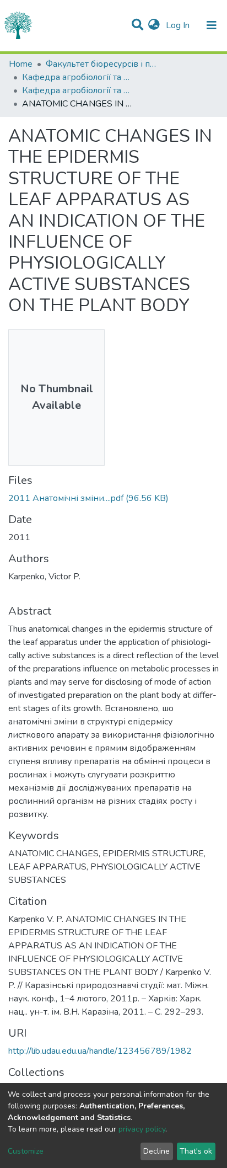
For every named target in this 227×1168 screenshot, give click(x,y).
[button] (154, 25)
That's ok (196, 1151)
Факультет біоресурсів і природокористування (101, 64)
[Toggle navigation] (211, 25)
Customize (26, 1151)
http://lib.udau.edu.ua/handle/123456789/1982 (100, 1051)
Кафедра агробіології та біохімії (77, 77)
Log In (179, 25)
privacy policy (141, 1129)
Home (21, 64)
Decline (156, 1151)
